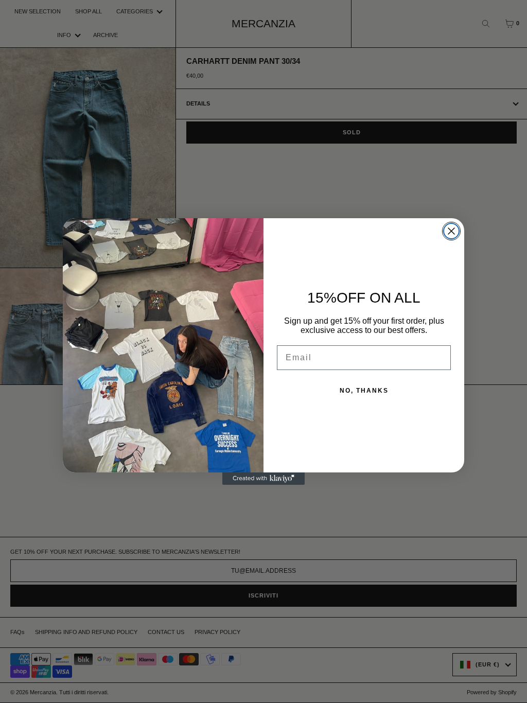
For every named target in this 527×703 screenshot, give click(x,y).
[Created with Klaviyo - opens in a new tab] (263, 478)
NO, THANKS (364, 390)
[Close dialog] (451, 231)
